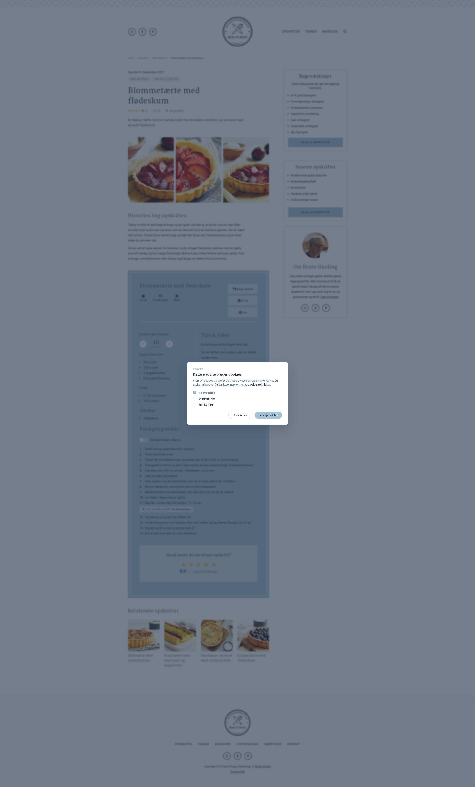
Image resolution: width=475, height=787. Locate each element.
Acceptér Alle (268, 415)
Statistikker (207, 398)
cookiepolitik (257, 384)
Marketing (206, 404)
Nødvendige (207, 392)
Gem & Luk (240, 415)
